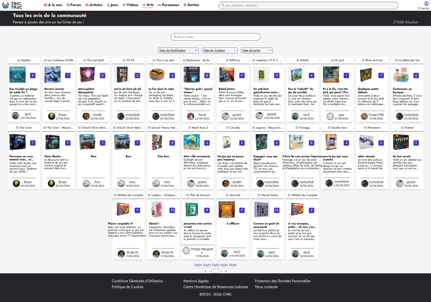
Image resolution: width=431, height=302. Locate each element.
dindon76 (132, 252)
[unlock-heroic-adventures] (157, 142)
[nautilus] (17, 75)
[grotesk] (225, 116)
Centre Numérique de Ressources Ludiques (215, 287)
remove (235, 50)
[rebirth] (296, 75)
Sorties (191, 5)
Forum (73, 5)
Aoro (98, 182)
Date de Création (214, 50)
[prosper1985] (364, 116)
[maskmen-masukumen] (261, 75)
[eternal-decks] (261, 209)
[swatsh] (86, 116)
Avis (147, 5)
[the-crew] (17, 142)
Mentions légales (196, 281)
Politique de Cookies (127, 287)
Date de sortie (251, 50)
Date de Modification (173, 50)
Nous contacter (266, 287)
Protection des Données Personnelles (282, 281)
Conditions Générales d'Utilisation (137, 281)
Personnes (168, 5)
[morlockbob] (120, 116)
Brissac (63, 114)
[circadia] (227, 142)
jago (341, 114)
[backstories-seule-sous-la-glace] (192, 75)
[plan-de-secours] (192, 209)
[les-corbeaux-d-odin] (52, 75)
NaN (198, 265)
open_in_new (18, 60)
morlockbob (132, 114)
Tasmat (202, 114)
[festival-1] (401, 142)
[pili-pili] (122, 75)
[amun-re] (227, 209)
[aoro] (86, 183)
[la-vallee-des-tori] (401, 75)
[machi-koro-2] (192, 142)
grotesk (237, 114)
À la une (53, 5)
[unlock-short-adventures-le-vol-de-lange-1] (122, 142)
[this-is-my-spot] (157, 75)
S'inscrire (423, 8)
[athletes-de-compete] (122, 209)
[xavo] (15, 115)
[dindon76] (121, 253)
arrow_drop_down (196, 50)
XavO (28, 114)
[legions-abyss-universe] (261, 142)
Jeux (112, 5)
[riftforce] (227, 75)
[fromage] (296, 142)
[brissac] (51, 116)
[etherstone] (366, 142)
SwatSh (97, 114)
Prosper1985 (376, 114)
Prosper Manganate (202, 251)
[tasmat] (190, 116)
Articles (93, 5)
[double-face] (331, 142)
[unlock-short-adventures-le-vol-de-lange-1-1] (87, 142)
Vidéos (130, 5)
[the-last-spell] (87, 75)
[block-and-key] (366, 75)
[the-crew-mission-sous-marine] (52, 142)
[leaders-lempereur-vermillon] (157, 209)
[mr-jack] (331, 75)
